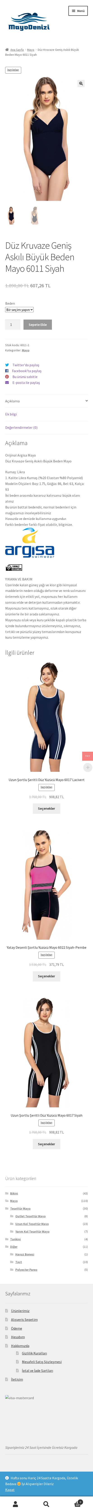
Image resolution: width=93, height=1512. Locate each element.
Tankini (15, 1239)
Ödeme (16, 1328)
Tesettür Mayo (20, 1208)
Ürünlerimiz (20, 1310)
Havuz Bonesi (24, 1254)
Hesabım (18, 1337)
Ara (46, 1504)
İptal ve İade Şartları (37, 1370)
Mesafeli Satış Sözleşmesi (42, 1361)
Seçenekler (46, 808)
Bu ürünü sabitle (24, 376)
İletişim (17, 1379)
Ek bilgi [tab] (11, 414)
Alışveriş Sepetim (24, 1319)
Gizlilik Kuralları (34, 1353)
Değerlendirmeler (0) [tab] (21, 427)
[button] (81, 83)
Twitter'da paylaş (25, 365)
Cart (71, 1500)
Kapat (10, 1489)
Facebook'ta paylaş (27, 371)
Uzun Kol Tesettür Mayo (32, 1224)
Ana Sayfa (17, 50)
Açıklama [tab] (12, 401)
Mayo (30, 50)
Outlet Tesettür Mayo (30, 1216)
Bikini (14, 1193)
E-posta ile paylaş (26, 382)
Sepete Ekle (38, 324)
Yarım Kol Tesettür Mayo (32, 1231)
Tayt (18, 1262)
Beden (10, 303)
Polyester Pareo (26, 1270)
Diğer (13, 1247)
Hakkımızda (20, 1345)
